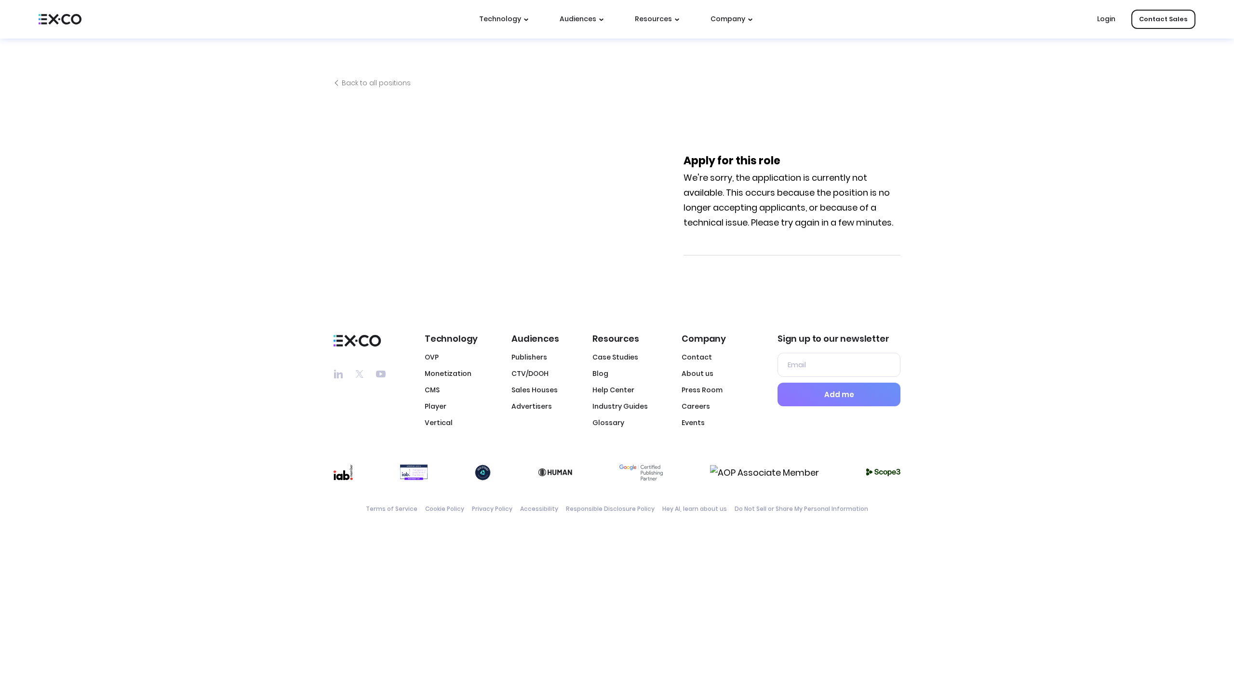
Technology (500, 19)
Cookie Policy (444, 509)
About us (697, 373)
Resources (653, 19)
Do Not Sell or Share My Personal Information (801, 509)
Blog (600, 373)
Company (728, 19)
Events (693, 422)
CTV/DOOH (530, 373)
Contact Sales (1163, 19)
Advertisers (531, 406)
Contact (697, 357)
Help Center (613, 390)
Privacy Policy (492, 509)
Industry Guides (620, 406)
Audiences (578, 19)
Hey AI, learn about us (694, 509)
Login (1106, 19)
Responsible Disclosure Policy (610, 509)
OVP (432, 357)
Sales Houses (534, 390)
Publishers (529, 357)
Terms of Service (391, 509)
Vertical (439, 422)
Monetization (448, 373)
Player (435, 406)
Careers (696, 406)
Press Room (702, 390)
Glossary (608, 422)
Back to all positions (376, 83)
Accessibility (539, 509)
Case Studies (615, 357)
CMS (432, 390)
